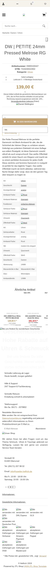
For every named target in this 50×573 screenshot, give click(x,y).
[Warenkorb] (44, 15)
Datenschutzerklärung (12, 418)
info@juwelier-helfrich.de (21, 471)
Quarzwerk (25, 218)
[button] (17, 3)
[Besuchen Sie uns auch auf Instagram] (14, 487)
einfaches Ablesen (28, 204)
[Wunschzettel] (45, 4)
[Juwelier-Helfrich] (24, 15)
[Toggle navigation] (4, 15)
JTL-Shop (19, 566)
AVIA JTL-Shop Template (36, 566)
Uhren (30, 72)
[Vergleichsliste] (31, 4)
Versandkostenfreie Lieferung (22, 101)
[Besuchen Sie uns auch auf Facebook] (9, 487)
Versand (42, 556)
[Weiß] (24, 223)
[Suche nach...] (45, 26)
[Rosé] (24, 195)
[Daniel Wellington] (25, 104)
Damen (24, 185)
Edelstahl (24, 199)
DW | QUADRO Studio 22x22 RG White (33, 317)
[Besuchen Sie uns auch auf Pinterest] (11, 487)
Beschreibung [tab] (11, 133)
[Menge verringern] (4, 112)
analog (23, 190)
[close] (47, 39)
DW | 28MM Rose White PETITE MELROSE (12, 317)
